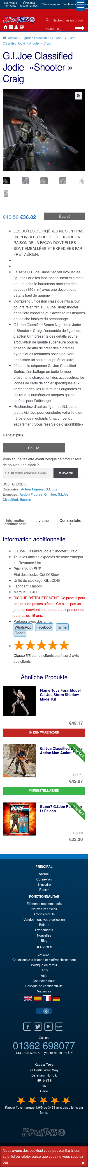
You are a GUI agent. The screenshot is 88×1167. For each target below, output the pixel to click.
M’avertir (65, 473)
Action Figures (32, 489)
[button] (78, 95)
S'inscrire (44, 884)
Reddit (20, 632)
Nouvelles (21, 27)
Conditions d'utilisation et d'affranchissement (44, 959)
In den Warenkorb (44, 732)
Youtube (48, 1027)
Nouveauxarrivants (10, 4)
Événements (44, 929)
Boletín (44, 924)
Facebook (44, 627)
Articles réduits (44, 913)
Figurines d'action (34, 38)
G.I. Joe (56, 38)
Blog (44, 940)
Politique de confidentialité (44, 985)
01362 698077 (44, 1045)
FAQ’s (44, 970)
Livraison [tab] (43, 520)
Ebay (59, 1027)
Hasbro (25, 499)
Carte (44, 1091)
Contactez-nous (10, 27)
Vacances (44, 991)
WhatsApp (23, 627)
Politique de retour (44, 964)
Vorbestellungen (44, 790)
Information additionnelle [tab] (16, 522)
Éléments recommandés (44, 903)
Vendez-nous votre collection (44, 919)
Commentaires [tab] (70, 522)
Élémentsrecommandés (29, 4)
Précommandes (50, 4)
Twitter (62, 627)
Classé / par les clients (34, 655)
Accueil (4, 27)
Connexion (15, 27)
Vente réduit (70, 4)
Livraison (44, 954)
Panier (44, 889)
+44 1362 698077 (28, 1052)
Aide (44, 975)
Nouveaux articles (44, 908)
